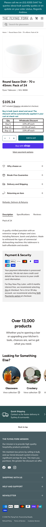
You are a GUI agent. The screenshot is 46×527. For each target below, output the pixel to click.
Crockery (32, 388)
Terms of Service (19, 521)
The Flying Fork (13, 517)
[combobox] (23, 24)
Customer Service (34, 521)
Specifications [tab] (23, 214)
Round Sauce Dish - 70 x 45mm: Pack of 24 (23, 32)
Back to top (23, 427)
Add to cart (31, 138)
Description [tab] (7, 214)
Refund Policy (7, 521)
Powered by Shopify (25, 517)
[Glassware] (11, 375)
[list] (23, 56)
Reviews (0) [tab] (38, 214)
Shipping (16, 106)
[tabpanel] (23, 233)
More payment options (23, 152)
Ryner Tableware (9, 90)
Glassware (12, 388)
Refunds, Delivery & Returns (15, 202)
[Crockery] (32, 375)
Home (4, 32)
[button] (36, 18)
